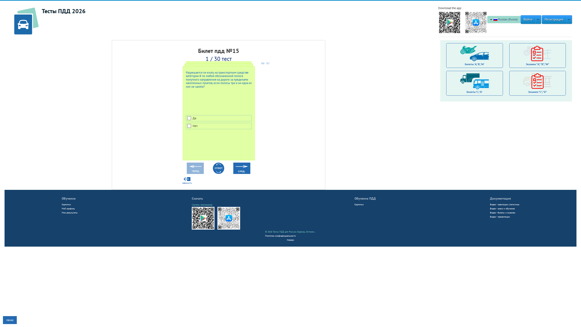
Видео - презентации (500, 216)
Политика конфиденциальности (280, 235)
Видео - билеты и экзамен (502, 212)
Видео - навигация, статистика (504, 204)
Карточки (66, 204)
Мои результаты (70, 212)
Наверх (290, 239)
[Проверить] (218, 168)
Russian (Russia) (507, 19)
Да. (195, 118)
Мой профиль (68, 208)
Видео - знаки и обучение (502, 208)
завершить (187, 183)
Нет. (195, 126)
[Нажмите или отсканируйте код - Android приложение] (449, 22)
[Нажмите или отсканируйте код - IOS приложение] (476, 22)
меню (9, 320)
